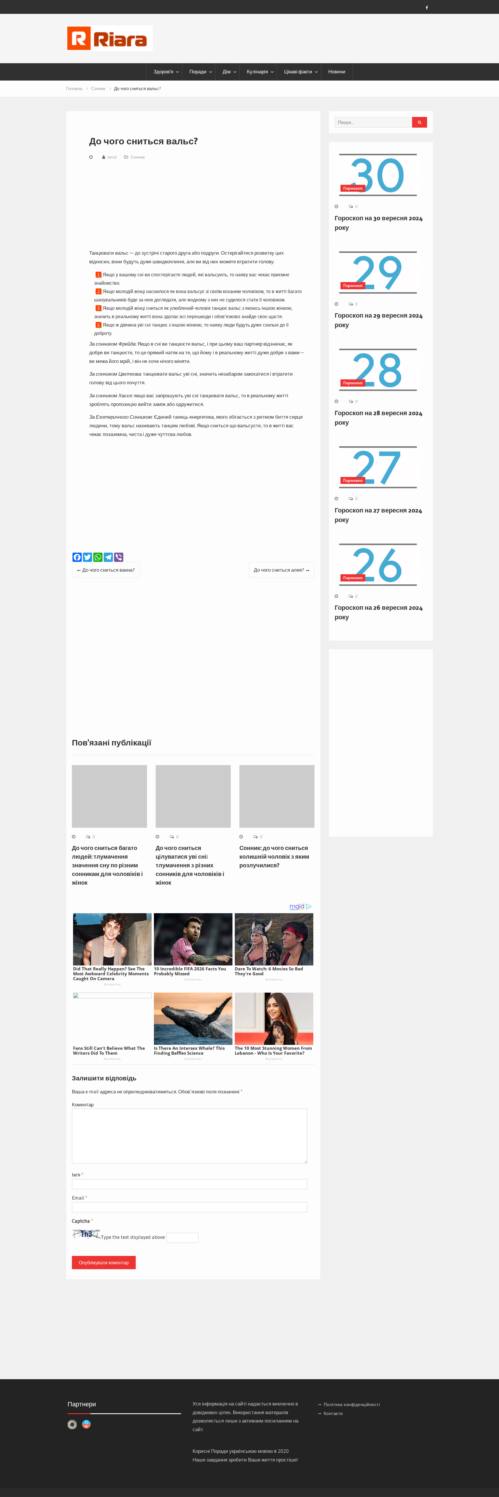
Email (79, 1198)
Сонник (138, 157)
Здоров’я (163, 71)
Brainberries (112, 984)
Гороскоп (352, 188)
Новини (336, 71)
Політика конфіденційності (352, 1404)
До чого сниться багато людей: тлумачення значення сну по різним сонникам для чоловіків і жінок (107, 865)
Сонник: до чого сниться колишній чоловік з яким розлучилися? (274, 856)
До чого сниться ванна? (108, 570)
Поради (197, 71)
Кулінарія (257, 71)
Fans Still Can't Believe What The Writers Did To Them (109, 1050)
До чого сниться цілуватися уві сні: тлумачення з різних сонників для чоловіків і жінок (190, 865)
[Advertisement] (197, 205)
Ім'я (77, 1175)
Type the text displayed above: (133, 1237)
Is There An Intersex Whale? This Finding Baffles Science (189, 1050)
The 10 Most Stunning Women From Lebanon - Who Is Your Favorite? (273, 1050)
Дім (227, 71)
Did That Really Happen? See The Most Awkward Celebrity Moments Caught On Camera (111, 973)
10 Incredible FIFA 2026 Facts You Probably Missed (190, 971)
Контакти (333, 1413)
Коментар (83, 1104)
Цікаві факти (298, 71)
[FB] (426, 7)
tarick (112, 157)
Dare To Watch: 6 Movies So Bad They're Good (269, 971)
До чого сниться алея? (279, 570)
